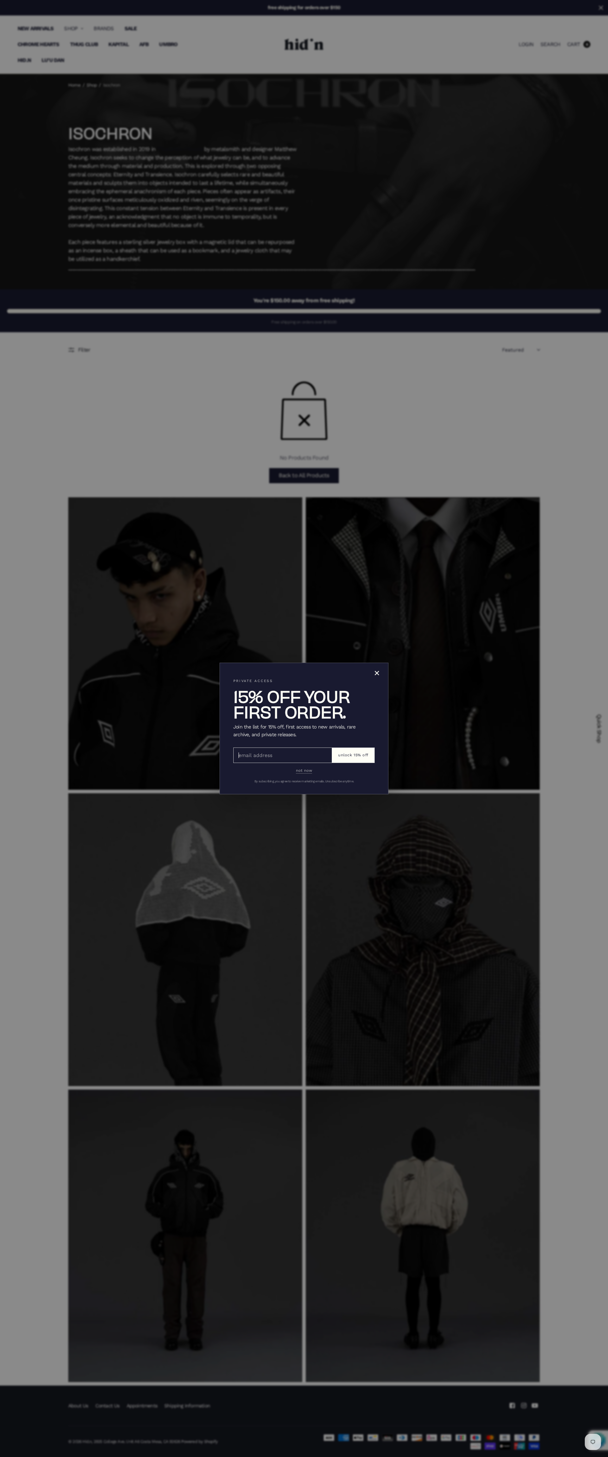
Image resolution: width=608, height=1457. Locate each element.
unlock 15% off (353, 755)
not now (304, 770)
